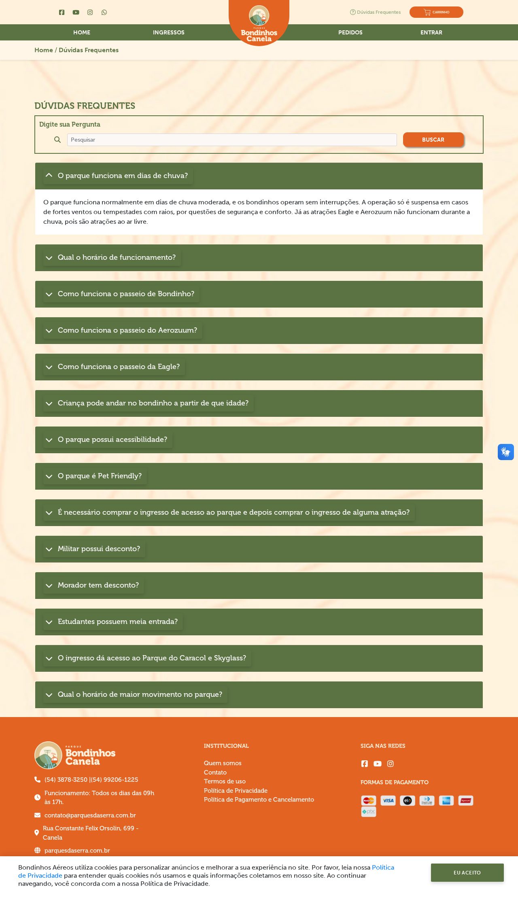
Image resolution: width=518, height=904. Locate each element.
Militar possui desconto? (98, 548)
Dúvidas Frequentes (379, 12)
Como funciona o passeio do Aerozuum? (126, 330)
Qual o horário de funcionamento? (116, 257)
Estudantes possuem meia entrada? (117, 621)
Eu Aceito (467, 873)
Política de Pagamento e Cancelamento (259, 799)
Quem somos (223, 763)
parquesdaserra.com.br (77, 850)
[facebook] (364, 764)
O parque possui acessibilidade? (111, 439)
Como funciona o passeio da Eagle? (118, 366)
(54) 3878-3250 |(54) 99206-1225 (91, 779)
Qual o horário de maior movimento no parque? (139, 694)
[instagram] (390, 764)
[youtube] (378, 764)
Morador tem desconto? (97, 585)
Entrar (431, 32)
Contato (215, 772)
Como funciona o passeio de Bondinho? (125, 293)
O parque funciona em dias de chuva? (122, 175)
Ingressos (169, 32)
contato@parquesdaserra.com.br (90, 815)
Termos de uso (225, 781)
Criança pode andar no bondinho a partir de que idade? (152, 403)
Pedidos (350, 32)
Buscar (433, 139)
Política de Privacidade (235, 790)
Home (81, 32)
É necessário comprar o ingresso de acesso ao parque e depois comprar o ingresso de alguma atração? (233, 512)
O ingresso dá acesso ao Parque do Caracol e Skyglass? (151, 658)
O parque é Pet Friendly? (99, 475)
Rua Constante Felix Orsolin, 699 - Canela (90, 833)
